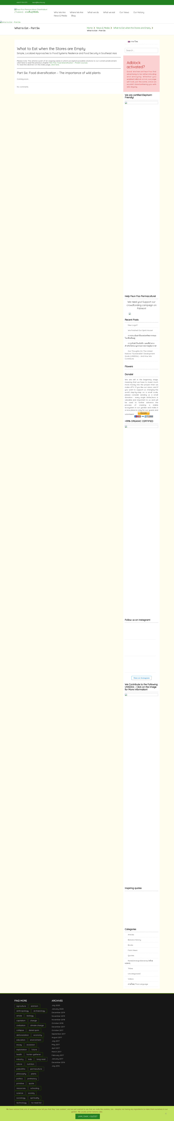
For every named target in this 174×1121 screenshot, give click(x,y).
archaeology (39, 1013)
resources (21, 1091)
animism (34, 1008)
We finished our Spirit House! (140, 330)
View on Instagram (141, 680)
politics (19, 1081)
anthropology (22, 1013)
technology (21, 1105)
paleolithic (20, 1071)
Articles (131, 937)
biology (30, 1018)
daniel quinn (34, 1033)
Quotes (131, 958)
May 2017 (56, 1047)
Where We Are (76, 12)
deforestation (22, 1037)
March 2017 (56, 1054)
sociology (20, 1100)
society (31, 1095)
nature (19, 1066)
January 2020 (58, 1011)
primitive (20, 1086)
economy (38, 1037)
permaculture (36, 1071)
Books (130, 947)
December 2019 (58, 1015)
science (19, 1095)
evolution (31, 1047)
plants (33, 1076)
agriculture (21, 1008)
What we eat (109, 12)
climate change (37, 1028)
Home (90, 28)
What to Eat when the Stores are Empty (132, 28)
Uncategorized (134, 976)
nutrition (30, 1066)
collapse (20, 1033)
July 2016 (55, 1068)
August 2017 (57, 1040)
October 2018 (57, 1026)
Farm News (132, 953)
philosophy (21, 1076)
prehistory (32, 1081)
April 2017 (56, 1050)
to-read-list (36, 1105)
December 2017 (58, 1029)
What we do (93, 12)
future (34, 1052)
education (20, 1042)
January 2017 (57, 1061)
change (33, 1023)
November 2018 (58, 1022)
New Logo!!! (133, 325)
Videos (131, 981)
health (19, 1057)
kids (30, 1062)
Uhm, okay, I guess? (87, 1116)
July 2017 (55, 1043)
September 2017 (58, 1036)
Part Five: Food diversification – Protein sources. (68, 63)
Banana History (134, 942)
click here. (55, 64)
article (19, 1018)
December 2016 (58, 1065)
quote (31, 1086)
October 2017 (57, 1033)
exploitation (21, 1052)
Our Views (124, 12)
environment (35, 1042)
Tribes (130, 971)
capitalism (20, 1023)
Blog (73, 15)
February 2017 (58, 1058)
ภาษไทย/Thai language (138, 986)
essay (19, 1047)
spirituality (34, 1100)
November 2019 (58, 1018)
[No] (165, 1113)
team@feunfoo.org (38, 2)
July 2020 (56, 1008)
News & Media (60, 15)
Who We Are (59, 12)
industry (19, 1062)
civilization (20, 1028)
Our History (138, 12)
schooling (34, 1091)
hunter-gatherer (34, 1057)
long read (41, 1062)
